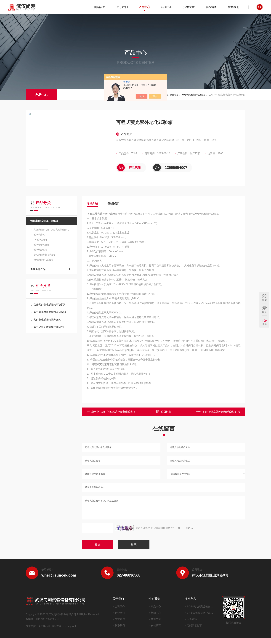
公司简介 (120, 606)
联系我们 (233, 7)
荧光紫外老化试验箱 (193, 94)
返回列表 (166, 411)
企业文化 (120, 613)
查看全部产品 (37, 269)
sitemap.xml (69, 626)
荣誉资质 (120, 619)
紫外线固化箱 (40, 249)
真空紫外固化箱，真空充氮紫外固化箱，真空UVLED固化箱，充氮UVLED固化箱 (53, 229)
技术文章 (189, 7)
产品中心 (144, 7)
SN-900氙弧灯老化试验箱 (200, 613)
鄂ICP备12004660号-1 (47, 619)
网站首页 (100, 7)
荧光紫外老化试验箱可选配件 (50, 304)
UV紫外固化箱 (41, 239)
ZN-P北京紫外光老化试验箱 (220, 411)
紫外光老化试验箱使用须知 (49, 327)
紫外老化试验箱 (41, 244)
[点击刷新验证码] (124, 528)
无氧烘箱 (192, 619)
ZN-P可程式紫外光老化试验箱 (118, 411)
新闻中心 (166, 7)
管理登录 (56, 626)
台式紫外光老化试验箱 (45, 254)
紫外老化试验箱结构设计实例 (50, 312)
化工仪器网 (44, 626)
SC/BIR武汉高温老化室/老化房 (200, 606)
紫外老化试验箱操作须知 (47, 319)
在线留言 (211, 7)
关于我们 (122, 7)
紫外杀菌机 (39, 234)
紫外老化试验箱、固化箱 (44, 221)
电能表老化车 (194, 625)
